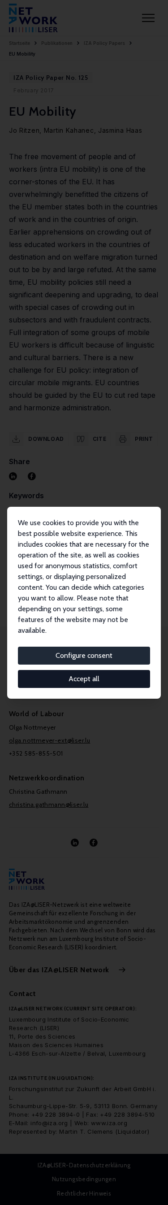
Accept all (84, 678)
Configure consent (84, 655)
